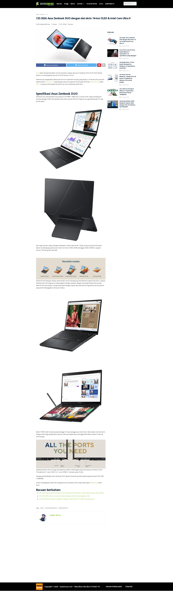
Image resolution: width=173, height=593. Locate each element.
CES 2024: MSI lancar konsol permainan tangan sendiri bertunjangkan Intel (64, 496)
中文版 (66, 4)
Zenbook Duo (94, 82)
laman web (94, 483)
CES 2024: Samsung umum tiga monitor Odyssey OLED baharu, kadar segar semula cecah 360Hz (71, 493)
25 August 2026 (124, 58)
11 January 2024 (124, 46)
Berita (73, 4)
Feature (79, 4)
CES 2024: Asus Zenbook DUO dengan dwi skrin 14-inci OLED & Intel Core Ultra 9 (127, 41)
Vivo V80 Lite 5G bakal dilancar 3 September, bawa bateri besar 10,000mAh (126, 92)
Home (37, 14)
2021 (37, 84)
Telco (101, 4)
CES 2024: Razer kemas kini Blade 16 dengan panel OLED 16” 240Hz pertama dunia (67, 499)
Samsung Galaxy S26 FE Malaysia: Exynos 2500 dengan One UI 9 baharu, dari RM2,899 (127, 104)
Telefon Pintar (91, 4)
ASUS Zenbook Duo (51, 508)
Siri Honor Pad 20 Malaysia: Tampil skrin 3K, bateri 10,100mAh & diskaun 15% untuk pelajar (127, 78)
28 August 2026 (124, 70)
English (59, 4)
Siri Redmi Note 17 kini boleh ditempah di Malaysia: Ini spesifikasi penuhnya (127, 65)
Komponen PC (109, 4)
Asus (47, 14)
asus (42, 508)
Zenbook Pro (49, 82)
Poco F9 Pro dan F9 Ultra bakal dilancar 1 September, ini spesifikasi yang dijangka (127, 53)
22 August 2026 (124, 97)
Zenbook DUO (63, 508)
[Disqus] (71, 553)
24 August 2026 (124, 85)
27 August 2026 (124, 109)
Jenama (42, 14)
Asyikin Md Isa (55, 515)
